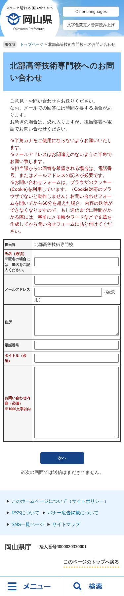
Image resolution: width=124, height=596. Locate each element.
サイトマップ (66, 524)
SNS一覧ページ (28, 524)
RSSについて (25, 512)
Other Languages (91, 11)
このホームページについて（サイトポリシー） (60, 501)
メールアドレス (17, 289)
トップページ (32, 44)
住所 (8, 322)
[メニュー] (31, 586)
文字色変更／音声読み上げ (91, 25)
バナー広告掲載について (73, 512)
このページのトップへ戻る (91, 561)
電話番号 (12, 345)
